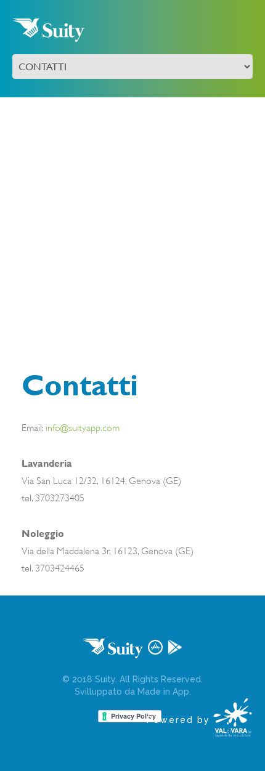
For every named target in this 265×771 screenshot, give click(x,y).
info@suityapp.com (83, 428)
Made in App (163, 691)
